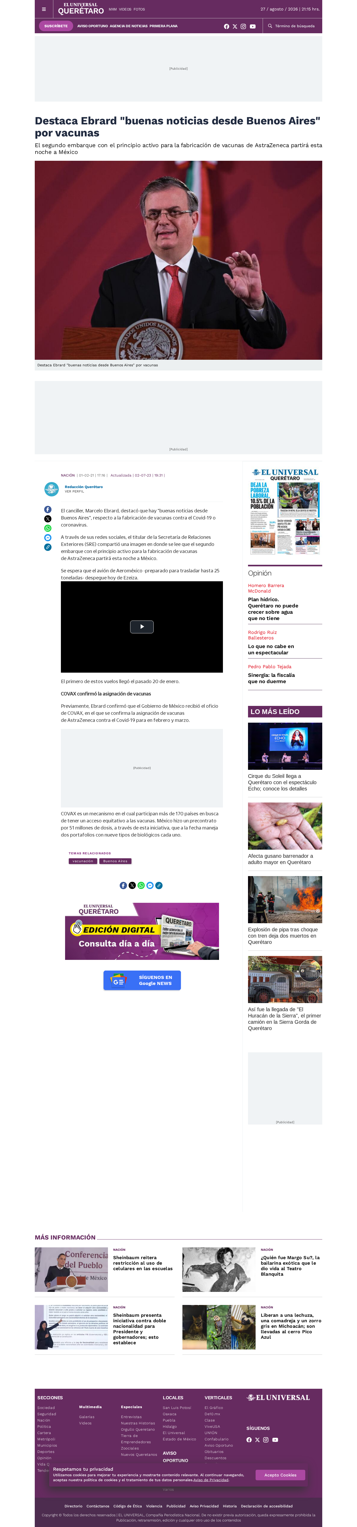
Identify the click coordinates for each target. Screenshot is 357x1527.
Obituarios (214, 1451)
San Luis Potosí (177, 1408)
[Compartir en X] (47, 519)
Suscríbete (56, 26)
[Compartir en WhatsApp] (47, 528)
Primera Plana (163, 26)
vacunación (83, 861)
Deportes (46, 1451)
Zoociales (130, 1448)
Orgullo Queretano (138, 1429)
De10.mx (212, 1414)
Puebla (169, 1420)
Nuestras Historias (138, 1423)
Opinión (259, 573)
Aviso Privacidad (204, 1506)
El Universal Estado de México (179, 1436)
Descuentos (216, 1458)
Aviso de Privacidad (210, 1480)
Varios (168, 1489)
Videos (125, 9)
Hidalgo (170, 1426)
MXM (113, 9)
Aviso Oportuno (92, 26)
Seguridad (46, 1414)
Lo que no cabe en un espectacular (271, 649)
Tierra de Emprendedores (136, 1439)
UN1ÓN (211, 1433)
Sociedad (46, 1408)
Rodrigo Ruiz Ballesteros (262, 634)
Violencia (154, 1506)
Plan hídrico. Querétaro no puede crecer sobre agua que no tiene (273, 608)
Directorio (73, 1506)
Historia (230, 1506)
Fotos (139, 9)
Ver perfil (74, 491)
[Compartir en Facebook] (47, 509)
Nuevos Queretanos (139, 1454)
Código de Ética (127, 1506)
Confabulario (216, 1439)
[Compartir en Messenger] (47, 537)
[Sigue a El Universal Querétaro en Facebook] (228, 27)
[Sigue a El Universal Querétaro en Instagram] (245, 27)
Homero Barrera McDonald (266, 588)
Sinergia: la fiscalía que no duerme (271, 678)
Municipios (47, 1445)
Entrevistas (131, 1417)
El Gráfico (214, 1408)
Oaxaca (170, 1414)
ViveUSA (212, 1426)
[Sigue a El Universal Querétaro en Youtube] (254, 27)
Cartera (44, 1433)
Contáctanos (98, 1506)
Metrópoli (46, 1439)
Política (44, 1426)
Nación (68, 475)
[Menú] (44, 9)
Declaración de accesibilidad (267, 1506)
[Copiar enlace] (47, 547)
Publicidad (176, 1506)
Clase (210, 1420)
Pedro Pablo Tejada (269, 666)
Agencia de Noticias (128, 26)
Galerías (87, 1417)
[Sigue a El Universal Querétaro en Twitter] (236, 27)
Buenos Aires (115, 861)
